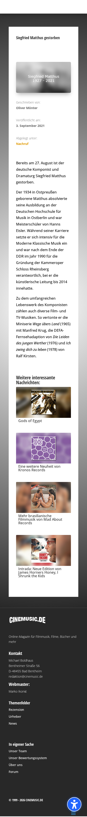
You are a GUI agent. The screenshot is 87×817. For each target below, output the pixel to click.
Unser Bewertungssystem (28, 758)
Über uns (16, 765)
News (13, 723)
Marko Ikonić (18, 691)
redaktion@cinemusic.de (26, 676)
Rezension (16, 709)
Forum (13, 772)
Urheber (15, 716)
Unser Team (18, 751)
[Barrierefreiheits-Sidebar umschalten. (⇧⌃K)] (74, 804)
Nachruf (22, 144)
